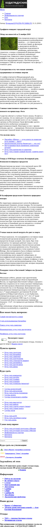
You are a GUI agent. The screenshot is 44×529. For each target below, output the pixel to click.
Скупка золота (10, 395)
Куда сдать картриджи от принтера (18, 150)
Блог (6, 17)
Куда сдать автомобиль (13, 363)
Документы (9, 487)
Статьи (7, 483)
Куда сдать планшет (12, 381)
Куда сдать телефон (12, 379)
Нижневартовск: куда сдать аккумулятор (15, 329)
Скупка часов (10, 410)
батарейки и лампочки (16, 449)
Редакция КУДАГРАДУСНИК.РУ (19, 23)
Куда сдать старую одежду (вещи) (17, 406)
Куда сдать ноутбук (12, 377)
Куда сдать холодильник (14, 359)
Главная (8, 13)
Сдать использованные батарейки (13, 321)
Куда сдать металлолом (13, 391)
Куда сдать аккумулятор (14, 365)
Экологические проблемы (15, 497)
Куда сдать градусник (13, 352)
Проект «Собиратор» (13, 505)
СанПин (8, 489)
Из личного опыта (12, 481)
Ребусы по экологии (13, 479)
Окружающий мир (12, 485)
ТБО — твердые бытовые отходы (18, 518)
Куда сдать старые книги (14, 408)
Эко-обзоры (9, 495)
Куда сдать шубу (11, 416)
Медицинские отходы (13, 520)
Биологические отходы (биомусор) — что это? (22, 143)
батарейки (22, 453)
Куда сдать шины (11, 367)
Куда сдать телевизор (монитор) (17, 383)
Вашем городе (17, 344)
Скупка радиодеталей (13, 389)
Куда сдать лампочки (13, 356)
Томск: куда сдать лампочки (11, 325)
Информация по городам (14, 15)
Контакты (8, 19)
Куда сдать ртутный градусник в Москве (20, 428)
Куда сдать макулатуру (13, 402)
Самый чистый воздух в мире (11, 317)
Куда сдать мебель (11, 404)
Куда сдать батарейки (13, 354)
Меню (2, 10)
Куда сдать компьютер (13, 375)
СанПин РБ (9, 493)
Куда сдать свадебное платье (15, 418)
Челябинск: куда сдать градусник (12, 334)
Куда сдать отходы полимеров (16, 393)
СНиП (7, 491)
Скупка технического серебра (16, 397)
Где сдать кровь (10, 420)
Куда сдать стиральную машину (17, 361)
